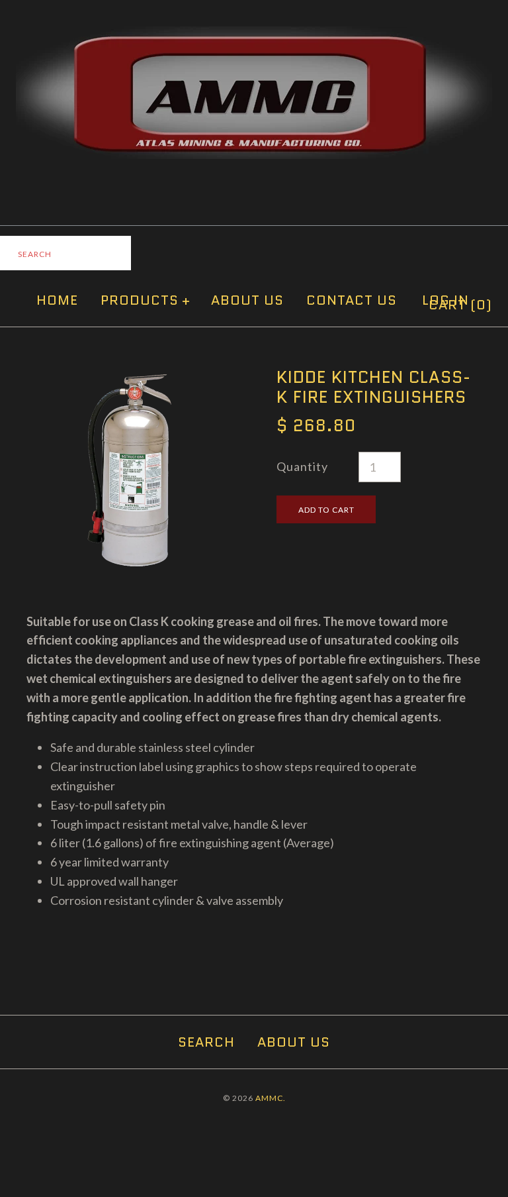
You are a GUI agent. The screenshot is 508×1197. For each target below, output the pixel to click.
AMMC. (270, 1098)
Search (206, 1042)
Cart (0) (460, 304)
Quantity (302, 466)
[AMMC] (254, 35)
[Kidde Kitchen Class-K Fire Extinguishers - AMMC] (129, 376)
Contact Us (351, 300)
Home (57, 300)
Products (145, 300)
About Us (247, 300)
